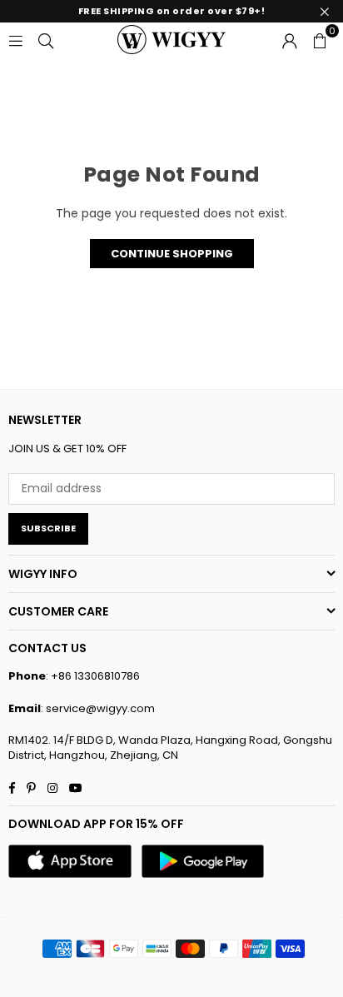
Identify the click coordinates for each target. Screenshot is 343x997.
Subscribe (48, 528)
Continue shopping (172, 254)
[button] (320, 39)
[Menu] (16, 39)
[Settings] (290, 39)
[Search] (46, 39)
